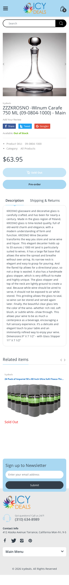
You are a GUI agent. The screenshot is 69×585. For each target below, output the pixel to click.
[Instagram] (22, 540)
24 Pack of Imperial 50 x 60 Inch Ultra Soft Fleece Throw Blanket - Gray (34, 379)
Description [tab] (15, 200)
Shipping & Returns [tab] (45, 200)
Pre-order (35, 184)
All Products (28, 148)
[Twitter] (13, 540)
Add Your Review (12, 119)
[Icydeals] (34, 8)
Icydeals (7, 103)
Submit (34, 485)
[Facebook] (5, 540)
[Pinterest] (30, 540)
